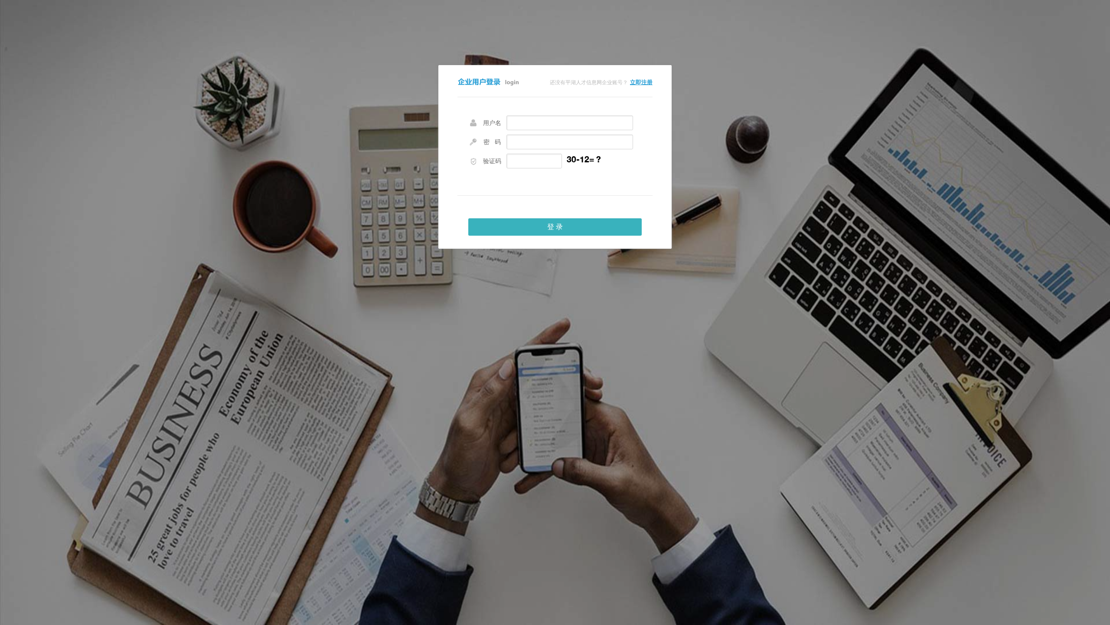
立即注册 (641, 82)
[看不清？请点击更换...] (594, 161)
